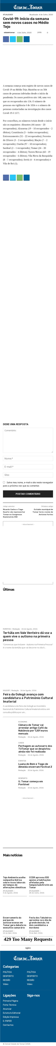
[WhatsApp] (20, 39)
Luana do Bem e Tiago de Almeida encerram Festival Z (35, 765)
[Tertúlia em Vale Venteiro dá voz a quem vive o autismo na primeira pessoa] (28, 609)
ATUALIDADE (8, 14)
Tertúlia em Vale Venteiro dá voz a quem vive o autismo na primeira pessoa (27, 636)
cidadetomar (9, 32)
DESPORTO (22, 778)
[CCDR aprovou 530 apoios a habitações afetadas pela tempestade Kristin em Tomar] (41, 866)
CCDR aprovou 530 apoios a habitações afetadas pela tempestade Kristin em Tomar (41, 882)
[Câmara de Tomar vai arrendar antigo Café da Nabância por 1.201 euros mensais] (9, 727)
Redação (16, 629)
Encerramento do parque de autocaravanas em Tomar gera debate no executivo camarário (14, 923)
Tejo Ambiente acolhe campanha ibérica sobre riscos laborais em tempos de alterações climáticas (14, 882)
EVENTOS (7, 629)
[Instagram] (29, 1005)
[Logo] (28, 7)
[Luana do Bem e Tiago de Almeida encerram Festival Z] (9, 766)
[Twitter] (13, 39)
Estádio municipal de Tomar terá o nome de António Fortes (43, 511)
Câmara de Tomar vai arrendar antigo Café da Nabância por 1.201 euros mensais (33, 729)
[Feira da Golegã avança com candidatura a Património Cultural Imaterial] (28, 671)
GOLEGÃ (6, 690)
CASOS (21, 743)
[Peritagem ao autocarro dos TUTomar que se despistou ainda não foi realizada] (9, 748)
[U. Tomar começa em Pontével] (9, 783)
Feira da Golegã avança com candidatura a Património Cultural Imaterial (28, 698)
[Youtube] (29, 1013)
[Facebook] (6, 39)
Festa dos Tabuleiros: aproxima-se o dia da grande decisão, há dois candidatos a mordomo (40, 923)
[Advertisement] (28, 302)
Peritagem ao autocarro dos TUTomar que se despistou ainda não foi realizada (35, 749)
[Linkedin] (27, 39)
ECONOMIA (22, 722)
